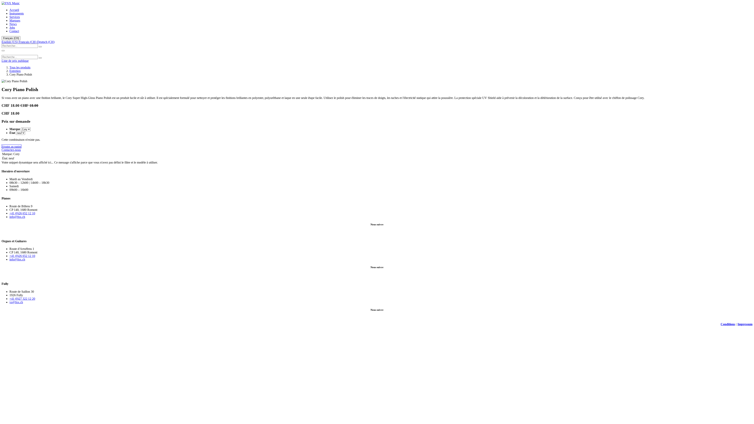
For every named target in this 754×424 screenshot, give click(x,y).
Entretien (15, 71)
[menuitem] (14, 10)
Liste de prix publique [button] (15, 60)
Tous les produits (19, 67)
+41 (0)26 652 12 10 (22, 213)
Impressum (745, 324)
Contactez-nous (11, 150)
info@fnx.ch (17, 216)
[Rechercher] (40, 46)
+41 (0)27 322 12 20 (22, 298)
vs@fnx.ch (16, 302)
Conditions (728, 324)
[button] (11, 146)
